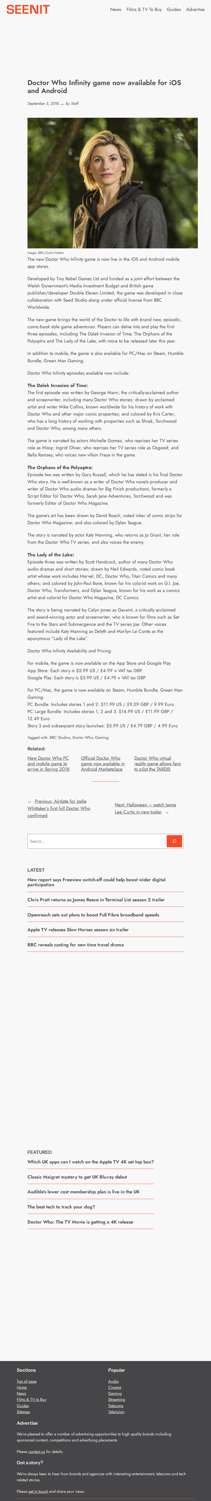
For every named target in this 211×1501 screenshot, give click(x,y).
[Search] (174, 841)
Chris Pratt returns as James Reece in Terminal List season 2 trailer (96, 899)
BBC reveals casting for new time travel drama (75, 944)
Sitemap (23, 1412)
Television (116, 1412)
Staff (74, 103)
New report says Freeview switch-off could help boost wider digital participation (96, 882)
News (21, 1393)
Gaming (102, 737)
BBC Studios (60, 737)
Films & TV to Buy (31, 1399)
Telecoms (115, 1406)
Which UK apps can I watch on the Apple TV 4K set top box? (90, 1161)
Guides (23, 1406)
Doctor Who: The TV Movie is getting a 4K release (80, 1221)
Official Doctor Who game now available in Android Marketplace (103, 763)
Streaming (116, 1399)
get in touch (38, 1491)
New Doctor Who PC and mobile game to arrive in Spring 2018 (48, 763)
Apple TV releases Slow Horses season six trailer (78, 929)
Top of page (27, 1381)
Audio (113, 1381)
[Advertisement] (105, 1046)
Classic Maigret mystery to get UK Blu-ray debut (77, 1176)
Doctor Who (83, 737)
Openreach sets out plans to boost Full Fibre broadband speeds (93, 914)
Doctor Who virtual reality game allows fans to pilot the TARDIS (157, 763)
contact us (36, 1451)
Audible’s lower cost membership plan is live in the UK (83, 1191)
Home (22, 1387)
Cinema (114, 1387)
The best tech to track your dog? (61, 1206)
